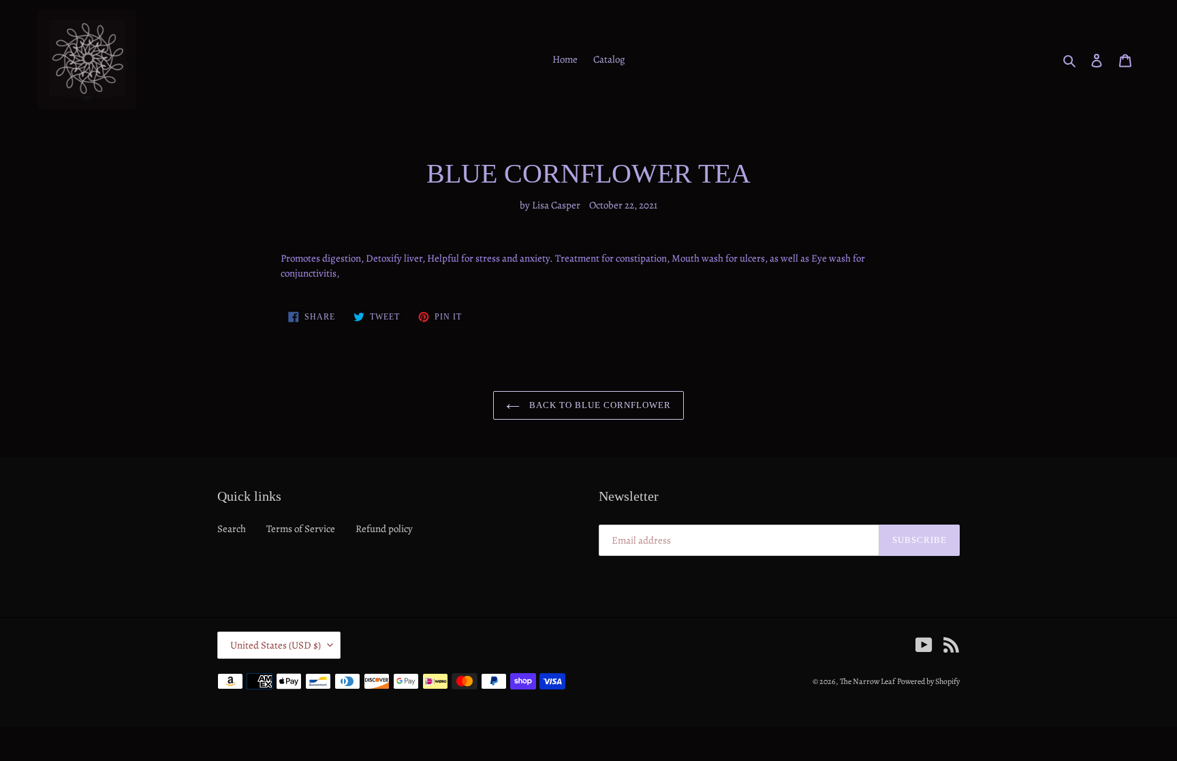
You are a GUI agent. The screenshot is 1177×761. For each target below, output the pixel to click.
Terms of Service (300, 528)
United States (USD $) (275, 645)
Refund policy (384, 528)
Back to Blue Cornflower (599, 405)
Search (231, 528)
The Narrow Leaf (867, 681)
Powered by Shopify (928, 681)
